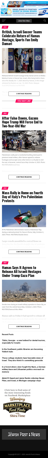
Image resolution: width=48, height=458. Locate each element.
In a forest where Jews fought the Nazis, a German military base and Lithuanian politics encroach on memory (23, 369)
